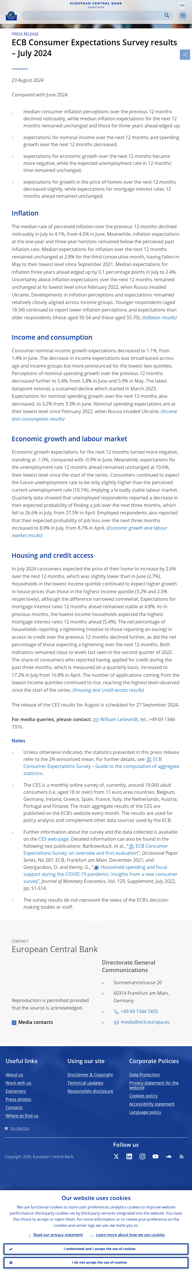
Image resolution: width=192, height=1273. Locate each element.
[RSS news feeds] (181, 1156)
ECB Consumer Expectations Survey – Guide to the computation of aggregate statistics (101, 766)
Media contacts (35, 1022)
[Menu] (183, 16)
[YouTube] (155, 1156)
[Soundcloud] (168, 1156)
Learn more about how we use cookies (130, 1235)
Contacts (14, 1108)
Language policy (145, 1112)
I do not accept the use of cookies (99, 1262)
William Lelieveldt (119, 720)
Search (167, 15)
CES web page (53, 839)
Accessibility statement (151, 1104)
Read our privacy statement (58, 1235)
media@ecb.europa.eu (145, 1022)
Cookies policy (143, 1096)
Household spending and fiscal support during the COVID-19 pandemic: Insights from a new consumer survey (100, 874)
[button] (182, 5)
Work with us (18, 1083)
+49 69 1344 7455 (139, 1012)
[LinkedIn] (129, 1156)
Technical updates (85, 1083)
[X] (116, 1156)
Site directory (20, 1128)
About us (14, 1075)
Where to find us (22, 1116)
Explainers (16, 1091)
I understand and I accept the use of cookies (100, 1249)
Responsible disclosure (90, 1091)
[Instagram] (142, 1156)
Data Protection (144, 1075)
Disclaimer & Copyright (90, 1075)
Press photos (18, 1100)
